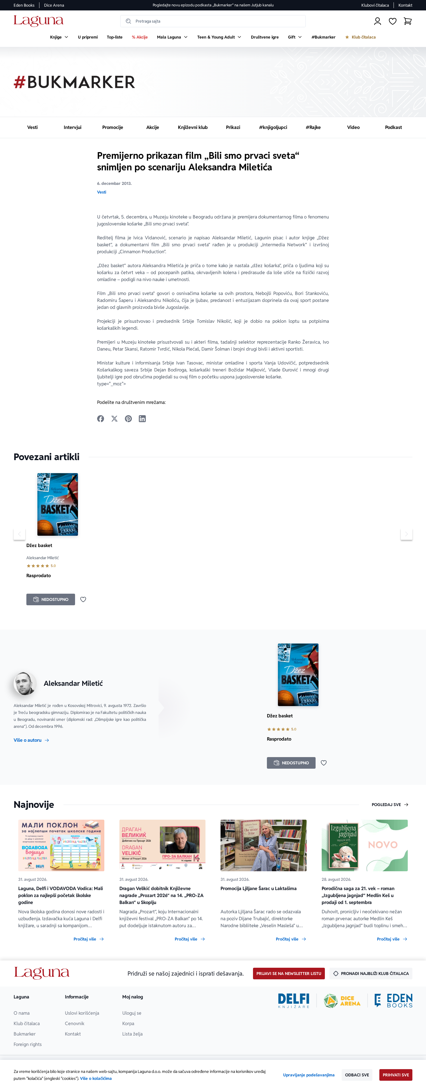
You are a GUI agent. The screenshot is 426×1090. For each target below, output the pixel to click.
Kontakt (405, 5)
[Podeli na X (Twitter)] (114, 418)
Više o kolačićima (96, 1078)
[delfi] (294, 1001)
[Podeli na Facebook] (100, 418)
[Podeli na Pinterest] (128, 418)
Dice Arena (54, 5)
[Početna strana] (40, 21)
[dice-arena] (342, 1001)
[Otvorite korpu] (407, 21)
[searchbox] (213, 21)
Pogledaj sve (386, 804)
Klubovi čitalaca (375, 5)
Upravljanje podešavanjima (309, 1075)
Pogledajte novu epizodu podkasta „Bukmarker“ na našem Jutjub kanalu (213, 5)
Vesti (101, 192)
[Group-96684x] (393, 1001)
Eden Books (24, 5)
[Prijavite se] (377, 21)
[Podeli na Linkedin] (142, 418)
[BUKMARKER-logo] (74, 82)
